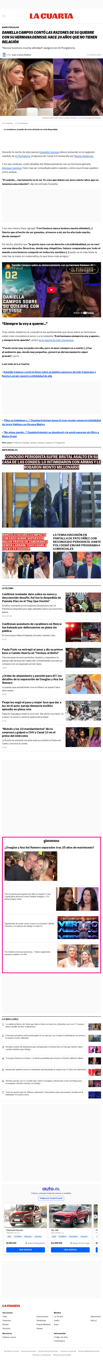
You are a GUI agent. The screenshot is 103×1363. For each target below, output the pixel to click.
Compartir (8, 123)
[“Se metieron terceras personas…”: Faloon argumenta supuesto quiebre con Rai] (77, 956)
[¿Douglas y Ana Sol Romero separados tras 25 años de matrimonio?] (51, 866)
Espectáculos (10, 27)
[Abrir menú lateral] (4, 16)
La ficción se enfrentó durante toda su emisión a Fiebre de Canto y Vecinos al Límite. (31, 742)
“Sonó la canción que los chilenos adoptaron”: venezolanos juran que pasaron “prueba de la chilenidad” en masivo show (44, 1093)
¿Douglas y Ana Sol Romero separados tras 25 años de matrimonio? (49, 847)
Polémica (17, 442)
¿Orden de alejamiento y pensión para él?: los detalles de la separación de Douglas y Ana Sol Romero (32, 679)
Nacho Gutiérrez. (84, 156)
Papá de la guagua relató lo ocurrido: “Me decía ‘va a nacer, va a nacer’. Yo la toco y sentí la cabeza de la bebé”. (32, 715)
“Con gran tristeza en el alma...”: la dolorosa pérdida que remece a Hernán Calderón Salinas (44, 1058)
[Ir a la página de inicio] (51, 16)
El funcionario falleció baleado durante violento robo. (29, 635)
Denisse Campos (11, 168)
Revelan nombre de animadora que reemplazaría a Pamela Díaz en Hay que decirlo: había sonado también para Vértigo (44, 1048)
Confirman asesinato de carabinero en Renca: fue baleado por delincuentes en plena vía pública (32, 627)
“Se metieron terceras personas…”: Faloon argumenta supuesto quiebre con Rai (27, 953)
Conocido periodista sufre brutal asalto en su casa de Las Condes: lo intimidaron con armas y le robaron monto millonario (45, 1036)
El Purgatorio (22, 156)
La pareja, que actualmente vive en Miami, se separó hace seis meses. (31, 689)
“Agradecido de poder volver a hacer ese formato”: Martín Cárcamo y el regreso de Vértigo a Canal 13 (29, 924)
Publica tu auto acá (51, 1198)
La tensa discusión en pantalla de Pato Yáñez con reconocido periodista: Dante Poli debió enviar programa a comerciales (77, 542)
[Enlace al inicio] (51, 841)
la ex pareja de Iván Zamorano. (56, 340)
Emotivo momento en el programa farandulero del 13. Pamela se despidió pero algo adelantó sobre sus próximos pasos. (32, 609)
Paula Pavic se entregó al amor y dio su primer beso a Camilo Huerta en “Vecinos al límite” (32, 651)
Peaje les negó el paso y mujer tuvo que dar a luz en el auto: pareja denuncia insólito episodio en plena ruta (31, 706)
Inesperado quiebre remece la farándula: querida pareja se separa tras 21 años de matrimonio (45, 1069)
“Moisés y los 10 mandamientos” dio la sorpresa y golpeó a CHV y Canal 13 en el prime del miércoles (28, 732)
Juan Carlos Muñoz (21, 54)
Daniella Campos (49, 152)
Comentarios (23, 123)
